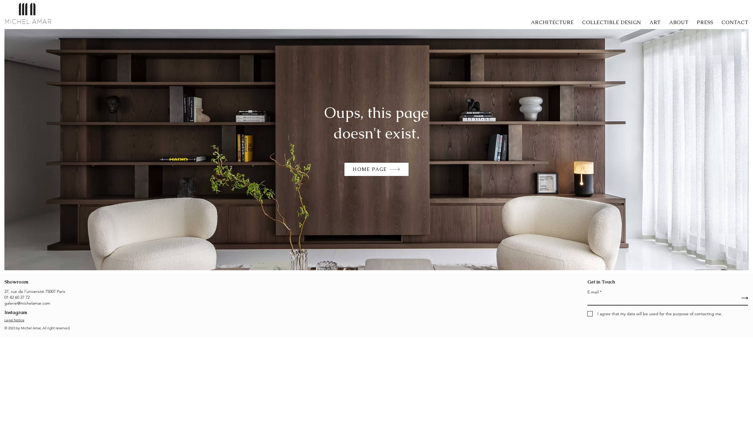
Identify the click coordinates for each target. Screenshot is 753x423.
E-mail (593, 292)
